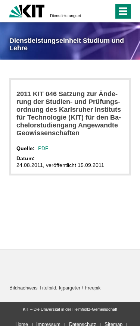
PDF (43, 148)
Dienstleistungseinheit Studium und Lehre (67, 15)
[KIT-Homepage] (27, 10)
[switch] (94, 11)
